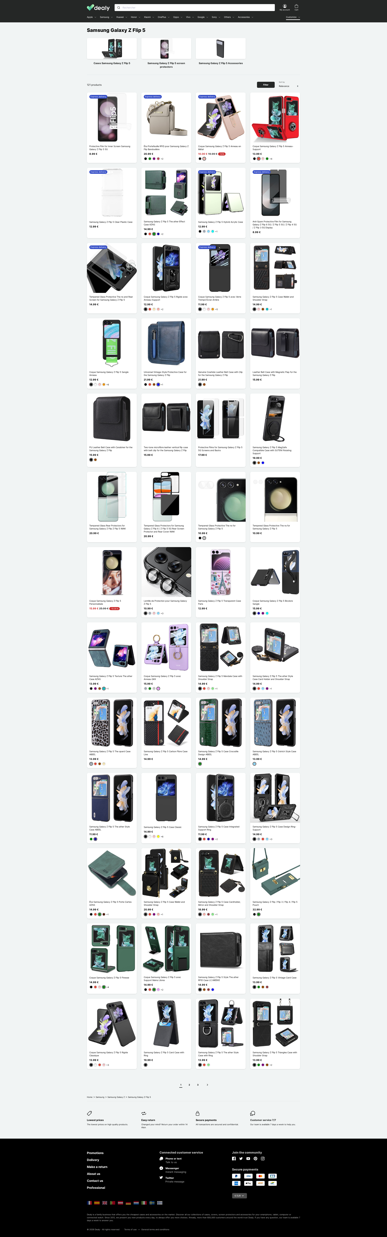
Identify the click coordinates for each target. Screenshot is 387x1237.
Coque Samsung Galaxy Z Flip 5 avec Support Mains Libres (162, 978)
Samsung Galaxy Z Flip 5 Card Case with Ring (164, 1054)
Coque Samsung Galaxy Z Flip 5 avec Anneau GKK (162, 677)
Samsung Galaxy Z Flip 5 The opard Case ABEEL (109, 753)
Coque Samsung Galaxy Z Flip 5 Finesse (109, 977)
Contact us (95, 1181)
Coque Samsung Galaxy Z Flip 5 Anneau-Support (273, 148)
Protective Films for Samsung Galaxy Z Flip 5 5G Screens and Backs (220, 449)
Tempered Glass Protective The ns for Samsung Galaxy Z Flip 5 (217, 527)
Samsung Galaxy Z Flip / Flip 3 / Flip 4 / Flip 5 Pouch (275, 903)
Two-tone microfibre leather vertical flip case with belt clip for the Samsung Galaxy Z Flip (166, 449)
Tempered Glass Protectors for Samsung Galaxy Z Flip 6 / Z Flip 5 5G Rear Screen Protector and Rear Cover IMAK (164, 528)
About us (93, 1174)
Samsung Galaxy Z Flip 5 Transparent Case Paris (219, 602)
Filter (265, 84)
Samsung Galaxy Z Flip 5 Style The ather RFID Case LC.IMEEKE (218, 978)
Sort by (282, 82)
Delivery (93, 1160)
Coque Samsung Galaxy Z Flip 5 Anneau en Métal (219, 148)
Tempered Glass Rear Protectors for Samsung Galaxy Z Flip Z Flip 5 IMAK (107, 527)
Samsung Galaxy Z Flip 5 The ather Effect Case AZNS (164, 223)
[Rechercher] (119, 7)
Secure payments (206, 1120)
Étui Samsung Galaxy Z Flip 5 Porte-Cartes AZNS (110, 903)
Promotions (95, 1153)
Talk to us (171, 1162)
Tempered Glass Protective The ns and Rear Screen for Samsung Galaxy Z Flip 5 (111, 298)
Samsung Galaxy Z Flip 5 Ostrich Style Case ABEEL (274, 753)
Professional (96, 1188)
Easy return (148, 1120)
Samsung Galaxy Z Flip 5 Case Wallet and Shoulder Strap (273, 298)
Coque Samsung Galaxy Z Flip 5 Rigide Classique (108, 1054)
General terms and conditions (155, 1229)
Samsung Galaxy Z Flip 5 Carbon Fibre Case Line (165, 753)
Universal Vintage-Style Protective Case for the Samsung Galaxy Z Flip (165, 373)
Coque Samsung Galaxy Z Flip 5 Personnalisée (105, 602)
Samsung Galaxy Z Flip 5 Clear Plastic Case (110, 222)
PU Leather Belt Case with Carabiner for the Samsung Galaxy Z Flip (110, 449)
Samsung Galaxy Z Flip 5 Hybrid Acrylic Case (220, 222)
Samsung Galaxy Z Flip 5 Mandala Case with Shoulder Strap (220, 677)
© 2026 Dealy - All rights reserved (103, 1229)
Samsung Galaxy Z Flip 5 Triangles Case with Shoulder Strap (275, 1054)
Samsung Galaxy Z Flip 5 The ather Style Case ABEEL (109, 828)
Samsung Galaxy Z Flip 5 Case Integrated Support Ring (218, 828)
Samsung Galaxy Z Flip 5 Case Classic (163, 827)
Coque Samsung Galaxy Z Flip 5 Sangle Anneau (108, 373)
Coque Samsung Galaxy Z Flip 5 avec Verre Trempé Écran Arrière (219, 298)
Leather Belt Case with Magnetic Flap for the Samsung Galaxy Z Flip (275, 373)
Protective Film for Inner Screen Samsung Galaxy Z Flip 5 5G (109, 148)
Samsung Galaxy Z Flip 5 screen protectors (166, 65)
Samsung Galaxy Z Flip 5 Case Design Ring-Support (274, 828)
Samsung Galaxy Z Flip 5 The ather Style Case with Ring (218, 1054)
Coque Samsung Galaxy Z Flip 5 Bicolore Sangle (273, 602)
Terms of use (130, 1229)
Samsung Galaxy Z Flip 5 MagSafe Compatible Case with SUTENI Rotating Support (272, 450)
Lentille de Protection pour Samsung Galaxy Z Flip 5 (165, 602)
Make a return (97, 1167)
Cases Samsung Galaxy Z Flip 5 (112, 63)
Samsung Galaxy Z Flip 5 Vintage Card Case (274, 977)
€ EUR (238, 1195)
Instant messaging (176, 1171)
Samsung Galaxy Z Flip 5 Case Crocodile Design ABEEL (218, 753)
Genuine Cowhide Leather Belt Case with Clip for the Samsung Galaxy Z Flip (220, 373)
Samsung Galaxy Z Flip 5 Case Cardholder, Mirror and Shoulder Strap (219, 903)
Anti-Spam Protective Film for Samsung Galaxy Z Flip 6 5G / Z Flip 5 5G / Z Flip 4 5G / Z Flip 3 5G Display (275, 224)
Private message (174, 1181)
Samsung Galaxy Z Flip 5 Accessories (221, 63)
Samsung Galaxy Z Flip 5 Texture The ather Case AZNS (110, 677)
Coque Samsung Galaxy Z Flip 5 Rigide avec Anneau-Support (166, 298)
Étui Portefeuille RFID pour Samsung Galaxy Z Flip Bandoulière (166, 148)
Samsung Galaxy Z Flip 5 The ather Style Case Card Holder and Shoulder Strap (273, 677)
